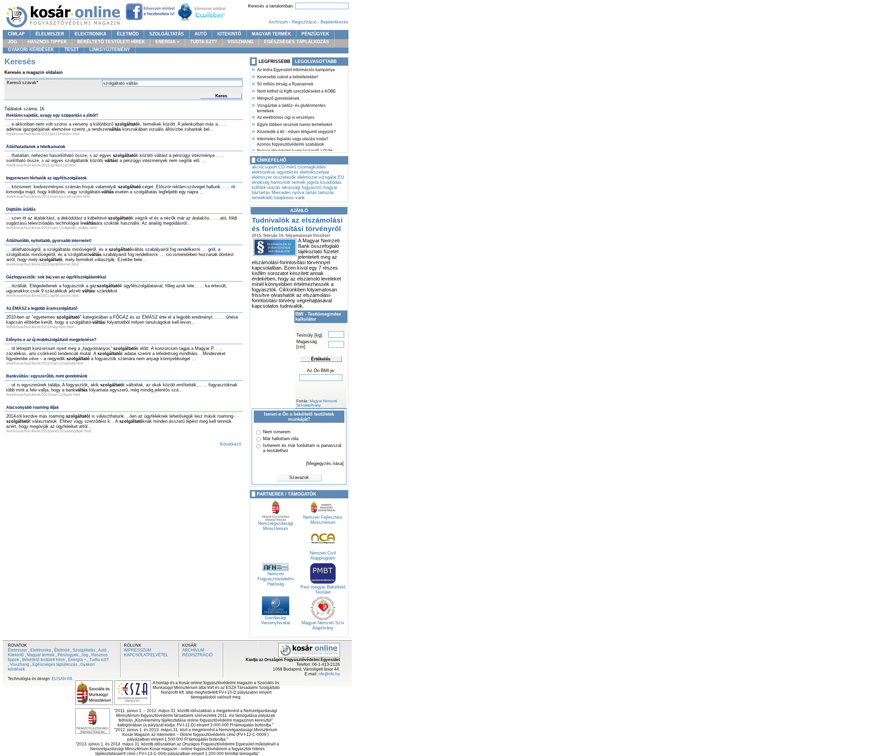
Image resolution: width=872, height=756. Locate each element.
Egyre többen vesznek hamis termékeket (294, 123)
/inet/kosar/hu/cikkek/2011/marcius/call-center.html (48, 196)
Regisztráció (304, 22)
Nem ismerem (277, 431)
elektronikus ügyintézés (275, 172)
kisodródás (331, 182)
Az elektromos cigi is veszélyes (285, 116)
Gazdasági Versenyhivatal (275, 620)
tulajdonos (284, 197)
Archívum (278, 22)
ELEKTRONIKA (90, 33)
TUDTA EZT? (203, 41)
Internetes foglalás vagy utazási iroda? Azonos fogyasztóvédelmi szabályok (292, 141)
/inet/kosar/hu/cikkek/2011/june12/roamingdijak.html (48, 431)
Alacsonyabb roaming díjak (32, 407)
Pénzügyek (68, 655)
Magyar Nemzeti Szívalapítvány (316, 403)
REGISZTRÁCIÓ (197, 655)
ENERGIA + (167, 41)
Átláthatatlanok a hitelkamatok (35, 146)
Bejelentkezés (334, 22)
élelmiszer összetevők (274, 177)
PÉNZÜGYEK (315, 33)
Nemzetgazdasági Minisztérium (275, 526)
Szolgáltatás (84, 650)
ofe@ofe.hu (329, 674)
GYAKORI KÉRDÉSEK (31, 49)
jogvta (313, 182)
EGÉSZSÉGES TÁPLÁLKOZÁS (296, 41)
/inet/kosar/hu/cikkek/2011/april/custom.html (42, 295)
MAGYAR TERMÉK (271, 33)
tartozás (326, 192)
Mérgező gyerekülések (278, 97)
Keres (221, 95)
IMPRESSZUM (137, 650)
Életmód (61, 650)
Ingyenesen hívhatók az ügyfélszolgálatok (46, 178)
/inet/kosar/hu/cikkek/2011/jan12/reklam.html (42, 134)
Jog (84, 655)
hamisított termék (288, 182)
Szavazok (299, 477)
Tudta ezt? (99, 659)
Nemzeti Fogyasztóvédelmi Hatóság (276, 578)
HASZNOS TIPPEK (47, 41)
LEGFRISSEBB (274, 61)
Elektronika (40, 650)
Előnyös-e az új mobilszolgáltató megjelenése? (51, 339)
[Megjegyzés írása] (325, 463)
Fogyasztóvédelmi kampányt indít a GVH (294, 150)
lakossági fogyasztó (301, 187)
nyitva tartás (304, 192)
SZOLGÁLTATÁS (166, 33)
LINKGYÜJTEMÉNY (109, 49)
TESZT (71, 49)
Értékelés (320, 358)
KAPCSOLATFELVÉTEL (146, 655)
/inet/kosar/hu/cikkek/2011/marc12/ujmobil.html (44, 363)
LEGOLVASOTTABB (316, 61)
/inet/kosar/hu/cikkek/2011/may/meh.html (40, 327)
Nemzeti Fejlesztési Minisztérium (322, 520)
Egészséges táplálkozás (54, 664)
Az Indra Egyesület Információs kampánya (296, 69)
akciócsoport (264, 167)
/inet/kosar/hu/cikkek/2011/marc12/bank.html (43, 394)
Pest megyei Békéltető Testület (322, 589)
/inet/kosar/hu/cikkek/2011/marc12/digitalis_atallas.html (51, 228)
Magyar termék (40, 655)
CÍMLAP (16, 33)
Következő (230, 444)
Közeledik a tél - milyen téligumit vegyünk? (296, 131)
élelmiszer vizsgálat (317, 177)
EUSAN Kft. (62, 678)
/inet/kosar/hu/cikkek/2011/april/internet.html (42, 264)
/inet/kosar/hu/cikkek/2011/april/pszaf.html (40, 165)
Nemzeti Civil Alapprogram (323, 555)
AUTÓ (200, 33)
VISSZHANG (240, 41)
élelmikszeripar (314, 172)
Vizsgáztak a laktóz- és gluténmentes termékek (291, 107)
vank (300, 197)
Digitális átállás (21, 209)
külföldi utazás (266, 187)
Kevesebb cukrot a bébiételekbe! (287, 76)
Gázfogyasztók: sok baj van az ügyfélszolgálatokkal (56, 277)
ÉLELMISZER (49, 33)
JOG (12, 41)
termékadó (262, 197)
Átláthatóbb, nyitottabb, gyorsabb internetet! (49, 240)
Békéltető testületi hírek (43, 659)
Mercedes (281, 192)
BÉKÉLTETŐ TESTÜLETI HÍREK (111, 41)
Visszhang (19, 664)
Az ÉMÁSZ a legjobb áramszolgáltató (41, 308)
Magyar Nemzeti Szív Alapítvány (322, 625)
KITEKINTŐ (229, 33)
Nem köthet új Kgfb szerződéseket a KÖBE (296, 90)
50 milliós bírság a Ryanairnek (285, 83)
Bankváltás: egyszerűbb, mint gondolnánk (47, 376)
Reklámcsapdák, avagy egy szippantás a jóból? (52, 115)
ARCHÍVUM (193, 650)
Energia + (77, 659)
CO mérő (287, 167)
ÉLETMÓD (128, 33)
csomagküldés (311, 167)
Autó (102, 650)
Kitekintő (16, 655)
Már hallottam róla (280, 438)
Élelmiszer (17, 650)
